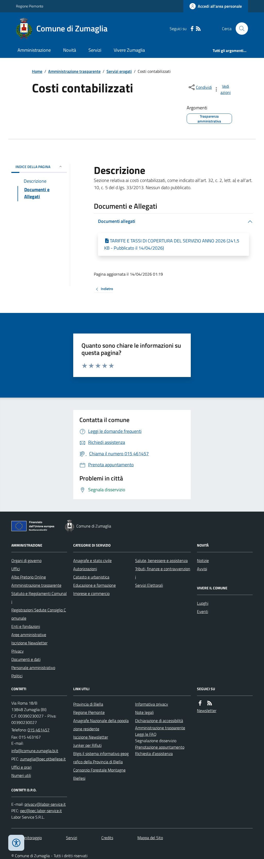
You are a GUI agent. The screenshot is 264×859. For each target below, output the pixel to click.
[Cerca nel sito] (240, 28)
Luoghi (202, 603)
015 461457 (39, 730)
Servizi (94, 50)
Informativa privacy (151, 704)
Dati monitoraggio (26, 838)
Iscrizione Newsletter (29, 643)
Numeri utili (21, 775)
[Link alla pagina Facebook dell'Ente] (200, 703)
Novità (69, 50)
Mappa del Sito (150, 838)
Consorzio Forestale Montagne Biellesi (99, 774)
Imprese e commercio (91, 593)
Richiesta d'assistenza (154, 753)
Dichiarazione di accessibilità (159, 720)
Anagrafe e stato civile (92, 560)
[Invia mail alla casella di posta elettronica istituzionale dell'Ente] (34, 751)
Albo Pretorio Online (28, 577)
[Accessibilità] (16, 843)
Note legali (144, 712)
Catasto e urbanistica (91, 577)
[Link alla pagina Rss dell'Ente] (210, 703)
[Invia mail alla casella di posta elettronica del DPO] (45, 804)
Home (37, 71)
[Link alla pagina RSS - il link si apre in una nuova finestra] (198, 28)
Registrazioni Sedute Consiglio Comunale (38, 614)
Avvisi (202, 569)
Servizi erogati (119, 71)
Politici (16, 676)
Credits (107, 838)
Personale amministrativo (33, 667)
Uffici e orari (21, 767)
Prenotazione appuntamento (159, 747)
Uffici (15, 569)
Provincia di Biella (88, 704)
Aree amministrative (28, 635)
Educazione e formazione (94, 585)
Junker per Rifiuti (87, 745)
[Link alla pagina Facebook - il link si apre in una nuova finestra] (192, 28)
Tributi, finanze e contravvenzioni (162, 573)
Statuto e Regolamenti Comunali (39, 597)
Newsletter (206, 710)
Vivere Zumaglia (129, 50)
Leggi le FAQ (145, 734)
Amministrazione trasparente (74, 71)
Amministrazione (34, 50)
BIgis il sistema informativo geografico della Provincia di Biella (101, 757)
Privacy (17, 651)
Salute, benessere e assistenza (161, 560)
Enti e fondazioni (25, 626)
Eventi (202, 611)
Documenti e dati (25, 659)
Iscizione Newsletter (90, 737)
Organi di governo (26, 560)
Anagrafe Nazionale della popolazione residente (101, 724)
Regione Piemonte (29, 6)
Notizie (203, 560)
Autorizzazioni (85, 569)
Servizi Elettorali (149, 585)
